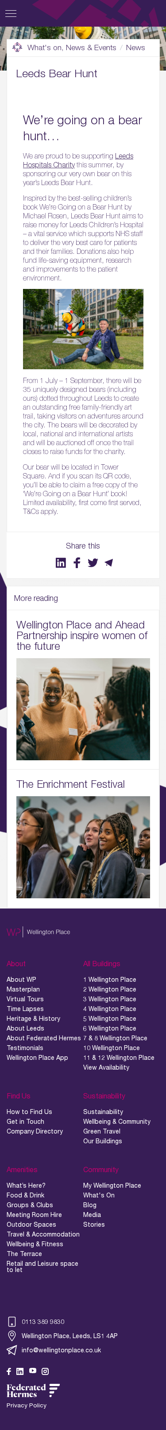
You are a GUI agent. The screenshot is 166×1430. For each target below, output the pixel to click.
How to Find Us (29, 1112)
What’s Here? (26, 1185)
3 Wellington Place (109, 999)
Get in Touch (25, 1121)
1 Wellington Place (109, 979)
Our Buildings (102, 1141)
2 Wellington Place (109, 989)
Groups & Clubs (30, 1205)
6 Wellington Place (109, 1028)
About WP (21, 979)
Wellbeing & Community (117, 1121)
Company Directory (35, 1131)
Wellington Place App (37, 1058)
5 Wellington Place (109, 1018)
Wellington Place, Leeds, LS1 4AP (70, 1335)
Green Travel (101, 1131)
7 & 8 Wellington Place (115, 1038)
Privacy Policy (26, 1405)
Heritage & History (33, 1018)
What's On (99, 1195)
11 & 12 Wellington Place (118, 1058)
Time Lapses (25, 1009)
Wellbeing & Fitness (35, 1244)
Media (92, 1215)
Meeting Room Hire (34, 1215)
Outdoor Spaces (31, 1224)
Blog (90, 1205)
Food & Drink (25, 1195)
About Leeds (25, 1028)
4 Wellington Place (109, 1009)
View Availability (106, 1067)
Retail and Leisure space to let (42, 1266)
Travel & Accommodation (43, 1234)
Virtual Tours (25, 999)
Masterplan (23, 989)
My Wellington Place (112, 1185)
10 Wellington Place (111, 1048)
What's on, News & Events (71, 47)
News (135, 47)
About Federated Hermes (44, 1038)
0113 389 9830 (43, 1321)
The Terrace (24, 1254)
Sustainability (103, 1112)
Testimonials (25, 1048)
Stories (94, 1224)
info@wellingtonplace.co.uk (61, 1350)
